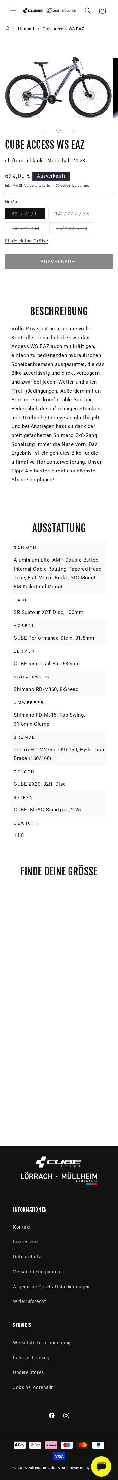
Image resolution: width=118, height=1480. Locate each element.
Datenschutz (27, 1256)
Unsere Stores (28, 1372)
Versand (31, 185)
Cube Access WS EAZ (63, 29)
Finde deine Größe (26, 241)
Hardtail (26, 29)
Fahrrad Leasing (31, 1357)
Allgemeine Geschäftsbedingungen (51, 1286)
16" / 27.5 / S (75, 229)
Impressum (25, 1241)
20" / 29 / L (28, 215)
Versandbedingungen (36, 1271)
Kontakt (22, 1227)
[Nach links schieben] (44, 131)
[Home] (7, 29)
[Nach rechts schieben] (73, 131)
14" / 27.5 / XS (75, 215)
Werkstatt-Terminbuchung (42, 1342)
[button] (13, 10)
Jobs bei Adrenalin (33, 1387)
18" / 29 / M (29, 229)
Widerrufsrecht (29, 1301)
